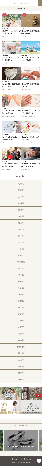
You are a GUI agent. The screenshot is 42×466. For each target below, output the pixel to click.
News (9, 89)
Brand (29, 63)
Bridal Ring (4, 36)
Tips (13, 89)
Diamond (10, 116)
